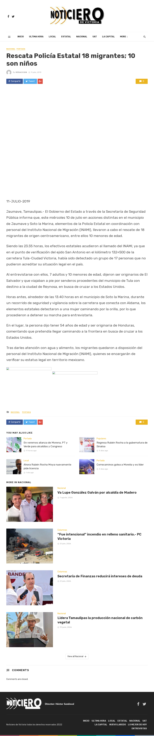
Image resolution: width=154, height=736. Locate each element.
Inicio (20, 36)
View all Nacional (75, 656)
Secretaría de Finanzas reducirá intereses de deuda (99, 576)
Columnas (62, 530)
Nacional (81, 36)
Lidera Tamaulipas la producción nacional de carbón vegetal (100, 620)
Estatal (66, 36)
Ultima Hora (36, 36)
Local (52, 36)
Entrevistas (139, 728)
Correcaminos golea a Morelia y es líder (120, 464)
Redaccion (21, 72)
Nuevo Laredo (117, 724)
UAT (94, 36)
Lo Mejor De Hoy (137, 724)
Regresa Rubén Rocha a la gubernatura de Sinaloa (122, 444)
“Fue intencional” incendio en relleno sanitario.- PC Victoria (99, 536)
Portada (21, 49)
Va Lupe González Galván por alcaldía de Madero (97, 492)
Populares (101, 438)
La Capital (108, 36)
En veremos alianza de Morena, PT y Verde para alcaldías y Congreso (46, 444)
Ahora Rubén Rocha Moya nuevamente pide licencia (47, 466)
